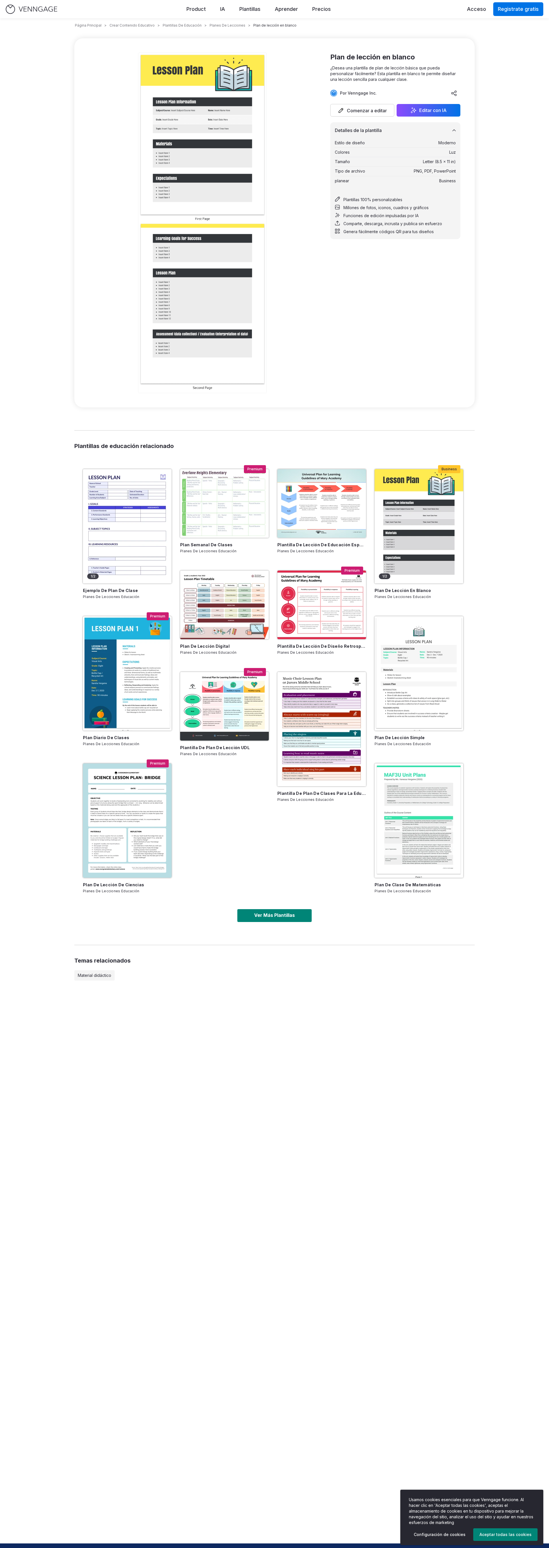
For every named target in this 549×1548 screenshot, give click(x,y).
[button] (362, 110)
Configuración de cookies (440, 1534)
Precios (321, 9)
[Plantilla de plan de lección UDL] (224, 706)
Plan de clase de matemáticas (408, 884)
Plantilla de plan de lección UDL (215, 747)
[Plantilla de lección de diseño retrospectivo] (321, 605)
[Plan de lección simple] (419, 673)
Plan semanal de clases (206, 544)
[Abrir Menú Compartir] (454, 93)
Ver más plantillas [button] (274, 915)
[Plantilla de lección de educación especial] (321, 503)
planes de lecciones (227, 25)
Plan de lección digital (205, 646)
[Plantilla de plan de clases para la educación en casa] (321, 729)
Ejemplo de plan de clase (110, 590)
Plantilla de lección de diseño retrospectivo (321, 646)
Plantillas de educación (182, 25)
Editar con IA (433, 110)
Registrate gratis (518, 9)
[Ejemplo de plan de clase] (127, 526)
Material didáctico (94, 975)
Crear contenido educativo (132, 25)
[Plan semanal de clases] (224, 503)
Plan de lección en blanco (403, 590)
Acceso (476, 9)
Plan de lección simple (400, 737)
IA (222, 9)
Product (196, 9)
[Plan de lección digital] (224, 605)
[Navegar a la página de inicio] (31, 9)
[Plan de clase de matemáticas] (419, 820)
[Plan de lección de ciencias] (127, 820)
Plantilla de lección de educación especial (321, 544)
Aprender (286, 9)
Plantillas (249, 9)
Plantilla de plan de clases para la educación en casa (321, 793)
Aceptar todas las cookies (506, 1534)
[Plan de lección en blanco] (419, 526)
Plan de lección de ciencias (113, 884)
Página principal (88, 25)
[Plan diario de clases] (127, 673)
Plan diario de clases (106, 737)
